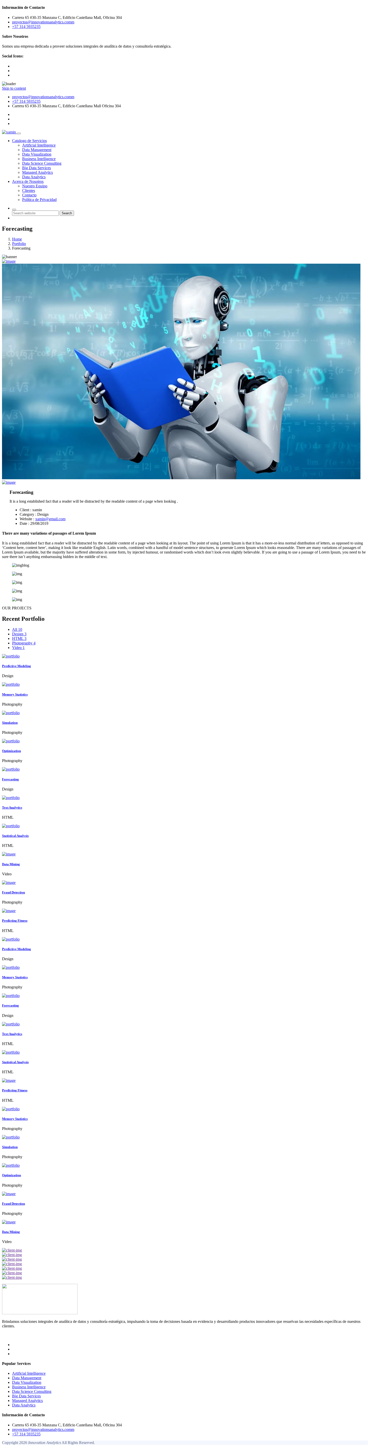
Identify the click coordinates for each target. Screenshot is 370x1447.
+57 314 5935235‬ (26, 101)
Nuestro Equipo (34, 186)
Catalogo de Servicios (29, 141)
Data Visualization (36, 154)
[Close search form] (14, 209)
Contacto (29, 195)
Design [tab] (19, 634)
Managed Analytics (37, 172)
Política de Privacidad (39, 199)
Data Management (36, 150)
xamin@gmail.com (50, 519)
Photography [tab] (23, 643)
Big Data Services (36, 168)
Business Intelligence (39, 159)
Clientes (28, 190)
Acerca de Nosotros (28, 181)
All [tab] (17, 629)
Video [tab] (18, 647)
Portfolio (19, 244)
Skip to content (14, 88)
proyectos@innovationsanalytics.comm (43, 97)
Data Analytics (34, 177)
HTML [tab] (19, 638)
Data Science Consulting (41, 163)
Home (17, 239)
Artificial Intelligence (39, 145)
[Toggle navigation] (19, 133)
